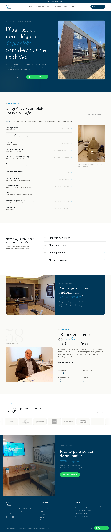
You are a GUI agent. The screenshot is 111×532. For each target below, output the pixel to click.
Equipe (49, 6)
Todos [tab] (8, 121)
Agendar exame (99, 6)
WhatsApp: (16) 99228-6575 (83, 510)
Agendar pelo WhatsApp (38, 77)
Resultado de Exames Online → (55, 1)
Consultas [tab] (15, 121)
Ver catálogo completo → (96, 114)
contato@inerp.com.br (81, 513)
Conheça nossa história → (66, 362)
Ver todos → (101, 412)
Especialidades (39, 6)
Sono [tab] (40, 121)
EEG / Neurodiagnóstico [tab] (29, 121)
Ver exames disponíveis (15, 77)
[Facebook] (9, 517)
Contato (72, 6)
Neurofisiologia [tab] (50, 121)
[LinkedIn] (13, 517)
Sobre (65, 6)
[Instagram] (6, 517)
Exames (30, 6)
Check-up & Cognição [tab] (65, 121)
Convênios (57, 6)
